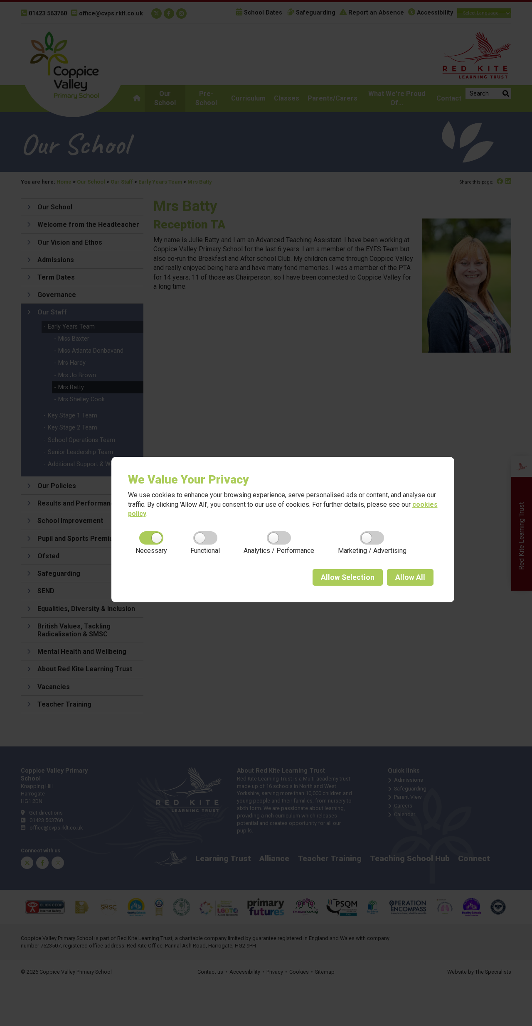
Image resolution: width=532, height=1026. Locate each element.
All (410, 577)
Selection (347, 577)
